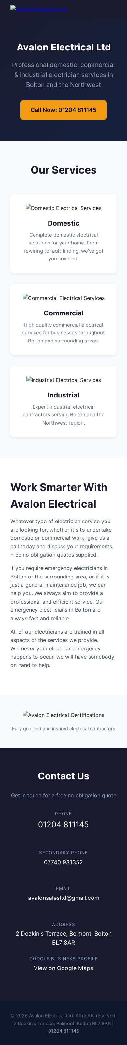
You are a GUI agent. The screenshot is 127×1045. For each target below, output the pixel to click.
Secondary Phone (63, 852)
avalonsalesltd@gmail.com (63, 897)
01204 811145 (63, 824)
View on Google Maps (63, 968)
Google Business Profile (63, 958)
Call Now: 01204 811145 (63, 109)
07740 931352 (63, 862)
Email (63, 888)
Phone (63, 813)
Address (63, 924)
